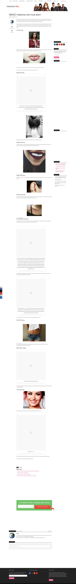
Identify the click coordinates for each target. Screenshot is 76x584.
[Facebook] (55, 44)
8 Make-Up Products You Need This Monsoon (24, 474)
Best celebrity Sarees (58, 179)
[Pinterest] (62, 44)
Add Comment (12, 28)
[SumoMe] (1, 297)
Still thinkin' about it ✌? (31, 451)
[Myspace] (64, 44)
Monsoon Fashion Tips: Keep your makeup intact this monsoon (27, 475)
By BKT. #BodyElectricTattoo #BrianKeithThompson (31, 381)
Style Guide (14, 13)
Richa (12, 24)
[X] (1, 291)
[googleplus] (59, 44)
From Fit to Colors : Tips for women (23, 472)
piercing (20, 467)
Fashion (13, 7)
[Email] (1, 295)
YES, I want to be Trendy (43, 506)
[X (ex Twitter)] (57, 44)
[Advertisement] (34, 488)
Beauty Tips (10, 13)
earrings (24, 177)
